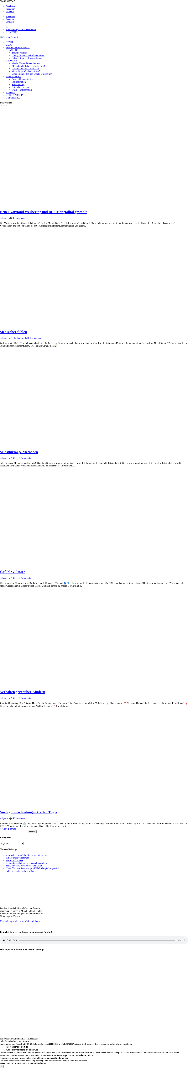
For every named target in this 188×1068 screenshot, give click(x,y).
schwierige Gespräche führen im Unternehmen (27, 855)
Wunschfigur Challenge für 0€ (26, 71)
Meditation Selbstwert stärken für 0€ (28, 66)
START (9, 42)
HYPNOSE (11, 60)
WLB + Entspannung (22, 89)
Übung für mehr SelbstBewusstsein (28, 55)
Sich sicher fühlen (13, 332)
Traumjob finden (19, 52)
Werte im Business (14, 860)
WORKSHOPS (13, 76)
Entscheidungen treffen (22, 79)
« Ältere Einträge (8, 828)
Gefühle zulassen (12, 572)
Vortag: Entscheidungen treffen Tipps (28, 812)
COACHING (12, 50)
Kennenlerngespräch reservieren (21, 29)
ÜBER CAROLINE (15, 95)
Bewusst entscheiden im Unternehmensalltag (26, 863)
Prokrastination (19, 82)
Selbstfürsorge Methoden (19, 452)
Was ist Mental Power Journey (26, 63)
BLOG (9, 45)
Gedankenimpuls (19, 338)
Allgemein (5, 218)
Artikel (14, 458)
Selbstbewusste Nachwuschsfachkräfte (24, 865)
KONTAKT (11, 32)
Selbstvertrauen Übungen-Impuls (27, 58)
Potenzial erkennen (20, 87)
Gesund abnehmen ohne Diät (25, 68)
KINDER (10, 92)
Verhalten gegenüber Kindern (22, 692)
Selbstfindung (18, 84)
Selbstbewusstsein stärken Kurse (21, 871)
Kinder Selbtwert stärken (17, 857)
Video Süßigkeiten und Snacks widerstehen (32, 74)
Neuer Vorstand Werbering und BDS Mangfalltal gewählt (43, 212)
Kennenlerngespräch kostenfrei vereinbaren (20, 921)
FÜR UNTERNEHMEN (18, 47)
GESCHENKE (13, 97)
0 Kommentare (18, 218)
